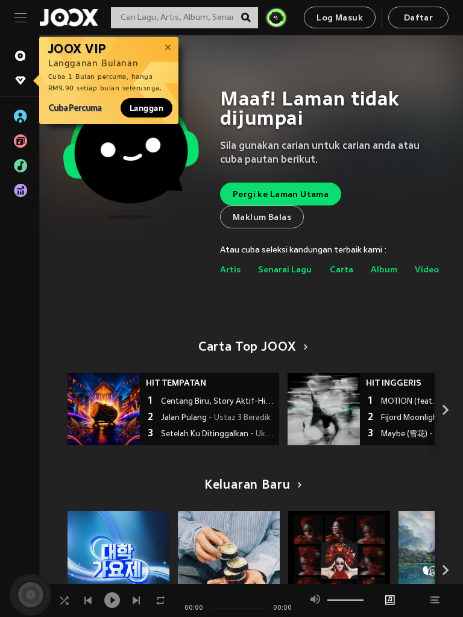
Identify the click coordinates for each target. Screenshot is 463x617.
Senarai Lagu (285, 270)
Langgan (146, 108)
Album (384, 270)
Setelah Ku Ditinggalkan (218, 434)
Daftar (418, 18)
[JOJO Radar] (276, 17)
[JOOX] (69, 17)
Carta (341, 270)
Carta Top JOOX (247, 347)
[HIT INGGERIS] (324, 409)
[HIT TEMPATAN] (104, 409)
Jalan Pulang (216, 418)
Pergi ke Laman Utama (281, 194)
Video (427, 270)
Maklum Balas (262, 217)
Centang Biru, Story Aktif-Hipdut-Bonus (218, 402)
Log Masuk (340, 18)
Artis (230, 270)
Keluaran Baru (247, 485)
